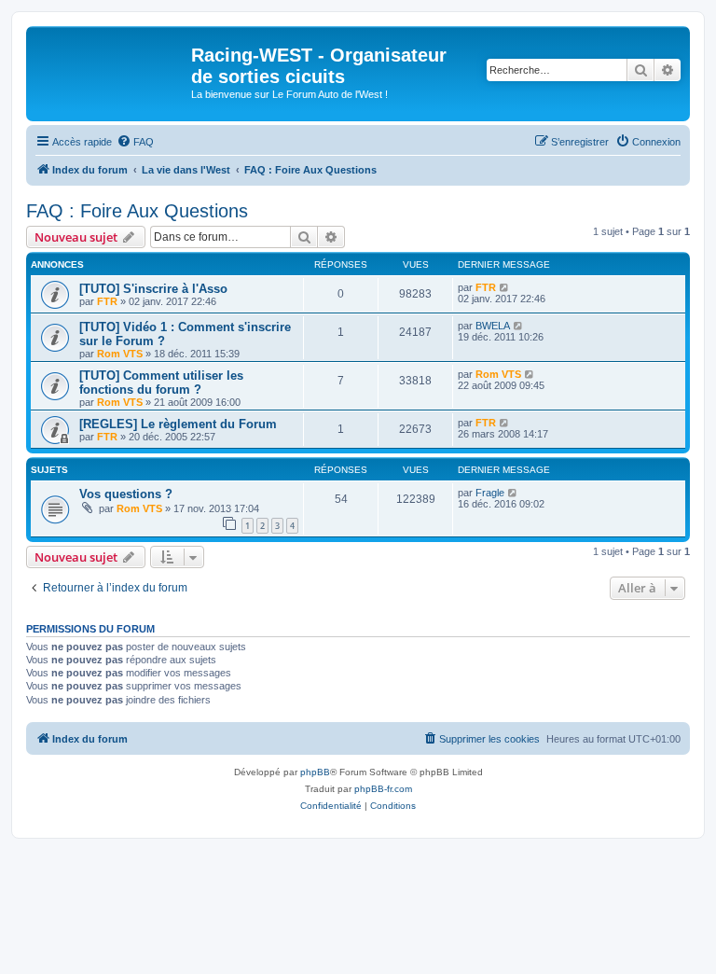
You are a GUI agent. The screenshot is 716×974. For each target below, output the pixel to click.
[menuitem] (135, 142)
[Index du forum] (111, 60)
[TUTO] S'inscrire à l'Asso (153, 289)
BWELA (492, 325)
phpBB (315, 772)
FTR (107, 301)
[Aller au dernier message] (505, 287)
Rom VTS (120, 353)
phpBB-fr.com (383, 789)
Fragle (489, 492)
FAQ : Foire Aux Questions (137, 211)
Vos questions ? (125, 494)
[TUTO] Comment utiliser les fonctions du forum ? (161, 383)
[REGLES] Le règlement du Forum (178, 424)
